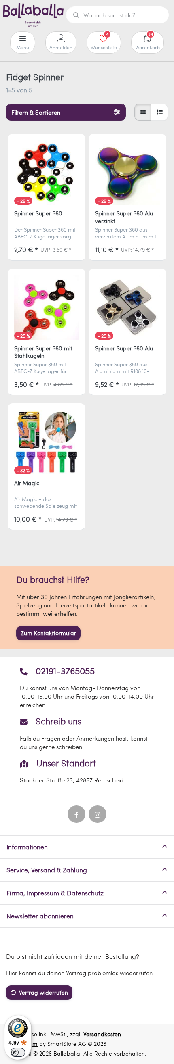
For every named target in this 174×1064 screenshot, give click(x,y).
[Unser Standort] (87, 770)
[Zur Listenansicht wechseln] (159, 112)
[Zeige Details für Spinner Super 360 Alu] (127, 307)
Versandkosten (102, 1034)
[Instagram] (97, 814)
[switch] (18, 1052)
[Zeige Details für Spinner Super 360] (46, 172)
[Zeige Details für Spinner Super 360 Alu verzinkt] (127, 172)
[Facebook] (76, 814)
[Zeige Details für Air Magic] (46, 442)
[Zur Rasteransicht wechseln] (142, 112)
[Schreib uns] (87, 733)
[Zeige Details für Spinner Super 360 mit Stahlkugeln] (46, 307)
